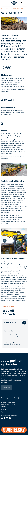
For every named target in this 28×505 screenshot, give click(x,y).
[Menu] (25, 3)
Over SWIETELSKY (19, 8)
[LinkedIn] (4, 418)
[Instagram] (2, 418)
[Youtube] (7, 418)
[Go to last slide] (5, 241)
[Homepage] (14, 3)
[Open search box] (21, 3)
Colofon (3, 409)
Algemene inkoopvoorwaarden (10, 412)
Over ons (8, 8)
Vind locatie (6, 387)
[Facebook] (10, 418)
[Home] (1, 8)
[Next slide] (23, 241)
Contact (3, 407)
